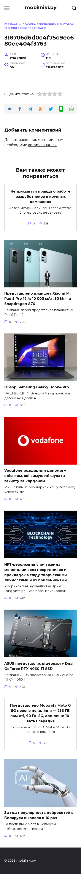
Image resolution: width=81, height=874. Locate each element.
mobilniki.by (40, 7)
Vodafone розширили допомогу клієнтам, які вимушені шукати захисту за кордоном (35, 475)
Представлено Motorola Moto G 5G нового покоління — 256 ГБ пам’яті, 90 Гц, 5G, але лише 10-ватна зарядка (40, 713)
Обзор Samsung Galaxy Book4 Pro (36, 387)
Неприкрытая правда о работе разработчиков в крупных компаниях (40, 196)
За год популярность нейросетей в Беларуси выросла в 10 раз (38, 815)
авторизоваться (42, 145)
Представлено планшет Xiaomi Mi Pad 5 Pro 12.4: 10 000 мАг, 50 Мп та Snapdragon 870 (37, 298)
